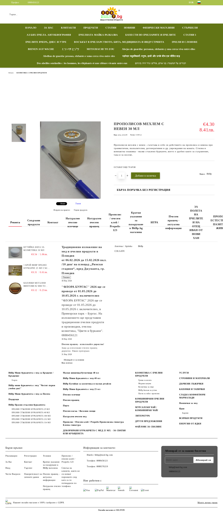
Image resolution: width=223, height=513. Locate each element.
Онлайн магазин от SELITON (111, 510)
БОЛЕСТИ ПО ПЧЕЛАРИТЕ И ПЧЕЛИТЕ (150, 35)
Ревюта (15, 222)
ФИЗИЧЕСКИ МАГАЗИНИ (159, 27)
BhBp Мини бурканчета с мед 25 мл (81, 389)
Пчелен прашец (71, 400)
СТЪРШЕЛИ (190, 27)
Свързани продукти (33, 222)
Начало (11, 73)
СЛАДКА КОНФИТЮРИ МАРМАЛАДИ (192, 396)
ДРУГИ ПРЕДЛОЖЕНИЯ (148, 421)
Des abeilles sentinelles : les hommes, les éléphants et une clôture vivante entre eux (82, 63)
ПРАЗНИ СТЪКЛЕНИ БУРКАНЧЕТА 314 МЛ (31, 422)
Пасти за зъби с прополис (149, 393)
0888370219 (102, 466)
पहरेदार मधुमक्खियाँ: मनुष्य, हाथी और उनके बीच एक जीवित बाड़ (151, 56)
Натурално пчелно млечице (73, 222)
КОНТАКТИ (68, 27)
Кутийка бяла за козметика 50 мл (34, 248)
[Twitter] (213, 2)
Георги (14, 380)
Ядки (181, 409)
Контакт (52, 222)
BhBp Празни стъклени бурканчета (26, 405)
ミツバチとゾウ (70, 49)
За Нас (8, 462)
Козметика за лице (146, 387)
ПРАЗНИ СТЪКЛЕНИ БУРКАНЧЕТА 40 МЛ (31, 412)
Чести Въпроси (12, 474)
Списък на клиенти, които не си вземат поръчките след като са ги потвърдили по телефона (71, 477)
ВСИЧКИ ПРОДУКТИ (190, 418)
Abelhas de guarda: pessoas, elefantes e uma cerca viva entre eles (79, 56)
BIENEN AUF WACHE (41, 49)
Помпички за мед (188, 403)
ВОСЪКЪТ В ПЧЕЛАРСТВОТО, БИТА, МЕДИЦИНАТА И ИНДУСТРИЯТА (119, 42)
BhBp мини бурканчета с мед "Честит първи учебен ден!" (31, 387)
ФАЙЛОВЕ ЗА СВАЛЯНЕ (148, 427)
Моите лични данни (208, 502)
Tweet (78, 203)
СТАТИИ (110, 27)
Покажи (66, 277)
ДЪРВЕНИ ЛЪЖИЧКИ (191, 384)
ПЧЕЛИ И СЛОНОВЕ (185, 42)
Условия (47, 456)
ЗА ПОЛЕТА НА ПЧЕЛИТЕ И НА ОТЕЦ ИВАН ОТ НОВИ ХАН (196, 222)
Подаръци (13, 399)
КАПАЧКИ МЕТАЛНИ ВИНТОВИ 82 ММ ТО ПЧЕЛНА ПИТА (35, 285)
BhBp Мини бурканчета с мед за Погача (29, 394)
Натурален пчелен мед (74, 416)
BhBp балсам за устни (147, 390)
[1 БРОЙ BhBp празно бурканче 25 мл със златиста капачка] (15, 270)
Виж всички (67, 363)
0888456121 (33, 2)
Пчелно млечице (71, 395)
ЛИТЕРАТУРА (142, 416)
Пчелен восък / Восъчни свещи (79, 411)
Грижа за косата (144, 380)
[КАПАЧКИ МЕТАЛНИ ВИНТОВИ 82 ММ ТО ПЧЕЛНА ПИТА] (15, 288)
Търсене (28, 468)
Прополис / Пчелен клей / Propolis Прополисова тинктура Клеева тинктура (93, 423)
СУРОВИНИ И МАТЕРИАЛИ (194, 378)
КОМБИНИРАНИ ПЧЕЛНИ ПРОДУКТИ (149, 400)
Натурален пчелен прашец (94, 222)
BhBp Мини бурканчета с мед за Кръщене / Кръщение (31, 374)
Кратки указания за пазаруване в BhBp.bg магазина (136, 222)
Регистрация (30, 456)
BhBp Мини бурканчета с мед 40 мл (81, 378)
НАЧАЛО (30, 27)
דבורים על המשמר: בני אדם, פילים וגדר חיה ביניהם (160, 63)
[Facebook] (208, 2)
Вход (7, 468)
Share (62, 204)
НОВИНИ (129, 27)
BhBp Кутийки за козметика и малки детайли (87, 384)
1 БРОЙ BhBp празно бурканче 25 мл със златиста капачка (36, 267)
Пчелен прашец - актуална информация (173, 222)
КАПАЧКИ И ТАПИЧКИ (192, 389)
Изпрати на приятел (62, 210)
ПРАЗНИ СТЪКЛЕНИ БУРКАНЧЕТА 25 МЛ (31, 409)
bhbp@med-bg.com (104, 455)
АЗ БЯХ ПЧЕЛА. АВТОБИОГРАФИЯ (49, 35)
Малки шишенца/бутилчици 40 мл (81, 373)
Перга (66, 405)
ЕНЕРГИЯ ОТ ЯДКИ (190, 424)
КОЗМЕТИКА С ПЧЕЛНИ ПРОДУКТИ (32, 73)
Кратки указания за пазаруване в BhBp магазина (51, 465)
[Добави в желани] (212, 168)
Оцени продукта (80, 210)
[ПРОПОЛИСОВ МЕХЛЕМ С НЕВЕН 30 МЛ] (70, 198)
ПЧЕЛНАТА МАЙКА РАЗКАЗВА (98, 35)
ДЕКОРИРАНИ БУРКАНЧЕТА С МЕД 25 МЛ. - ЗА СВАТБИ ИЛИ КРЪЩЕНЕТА (94, 432)
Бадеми (185, 413)
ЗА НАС (48, 27)
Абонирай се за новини (74, 360)
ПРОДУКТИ (90, 27)
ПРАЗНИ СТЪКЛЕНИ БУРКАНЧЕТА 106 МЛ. (31, 416)
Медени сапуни (144, 383)
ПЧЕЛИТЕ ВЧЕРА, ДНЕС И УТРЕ (46, 42)
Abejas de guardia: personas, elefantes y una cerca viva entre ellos (158, 49)
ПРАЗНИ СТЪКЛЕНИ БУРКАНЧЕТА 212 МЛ (31, 419)
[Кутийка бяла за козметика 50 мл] (15, 252)
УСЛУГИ (184, 373)
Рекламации (11, 456)
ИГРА (154, 222)
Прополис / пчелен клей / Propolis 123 (115, 222)
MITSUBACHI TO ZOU (100, 49)
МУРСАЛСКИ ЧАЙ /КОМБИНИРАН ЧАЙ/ (146, 408)
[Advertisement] (111, 98)
